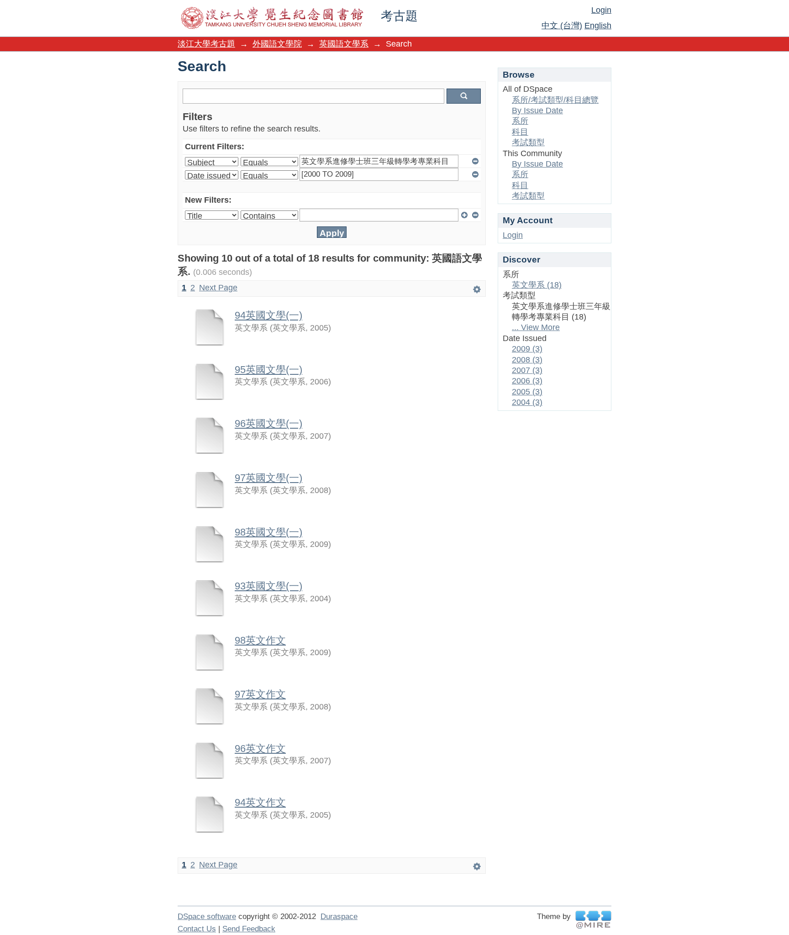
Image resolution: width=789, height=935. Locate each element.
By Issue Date (537, 110)
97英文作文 (260, 694)
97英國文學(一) (268, 477)
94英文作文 (260, 802)
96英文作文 (260, 748)
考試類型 (528, 142)
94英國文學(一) (268, 315)
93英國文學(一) (268, 586)
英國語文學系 (343, 43)
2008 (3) (527, 359)
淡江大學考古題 (206, 43)
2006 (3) (527, 380)
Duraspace (339, 916)
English (597, 25)
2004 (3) (527, 402)
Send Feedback (248, 928)
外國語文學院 (277, 43)
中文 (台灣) (562, 25)
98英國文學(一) (268, 532)
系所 (520, 121)
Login (601, 10)
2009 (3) (527, 348)
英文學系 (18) (537, 284)
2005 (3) (527, 391)
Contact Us (197, 928)
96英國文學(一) (268, 423)
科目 (520, 132)
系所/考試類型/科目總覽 (555, 100)
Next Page (218, 287)
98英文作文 (260, 640)
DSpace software (207, 916)
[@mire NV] (593, 919)
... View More (536, 327)
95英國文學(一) (268, 369)
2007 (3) (527, 370)
